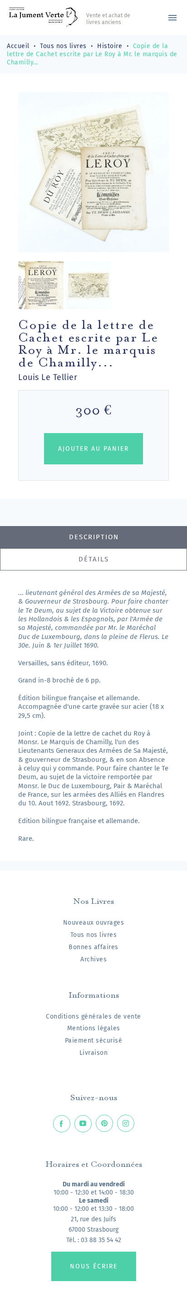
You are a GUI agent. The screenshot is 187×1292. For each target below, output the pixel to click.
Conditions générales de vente (93, 1016)
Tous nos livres (93, 935)
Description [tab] (94, 537)
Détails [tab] (94, 559)
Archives (93, 959)
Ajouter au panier (93, 449)
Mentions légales (93, 1028)
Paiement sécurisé (94, 1040)
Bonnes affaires (93, 947)
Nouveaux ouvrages (93, 922)
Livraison (93, 1053)
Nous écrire (94, 1266)
